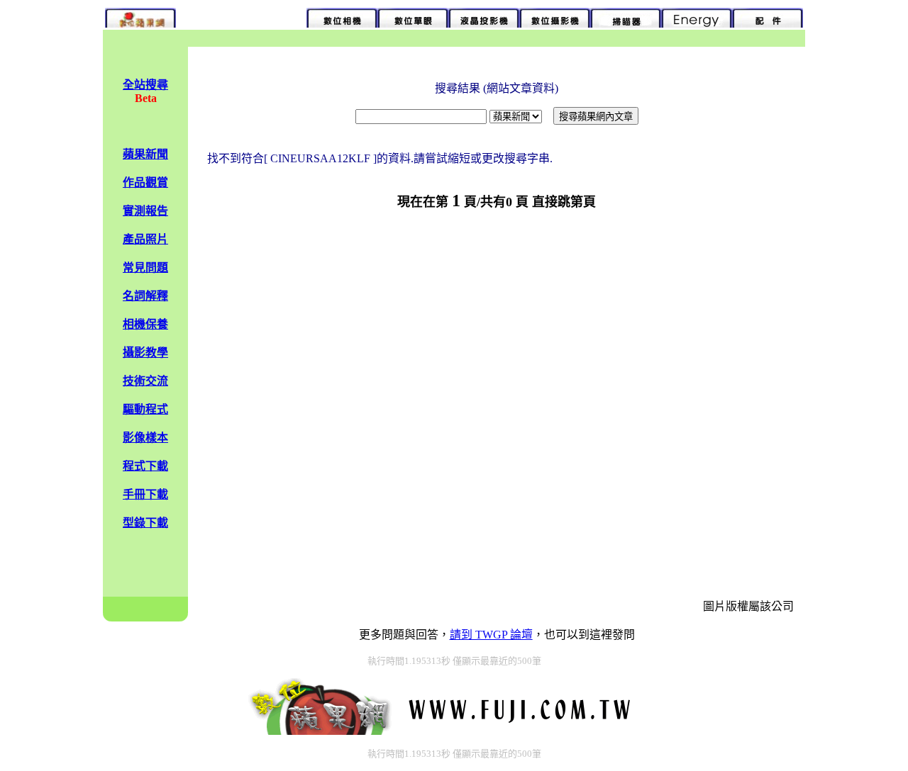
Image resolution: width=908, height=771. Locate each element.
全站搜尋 (145, 85)
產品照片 (145, 239)
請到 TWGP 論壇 (491, 635)
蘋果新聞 (145, 154)
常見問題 (145, 267)
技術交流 (145, 381)
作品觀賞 (145, 182)
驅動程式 (145, 409)
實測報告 (145, 211)
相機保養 (145, 324)
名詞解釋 (145, 296)
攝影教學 (145, 353)
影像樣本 (145, 438)
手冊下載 (145, 494)
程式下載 (145, 466)
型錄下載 (145, 523)
